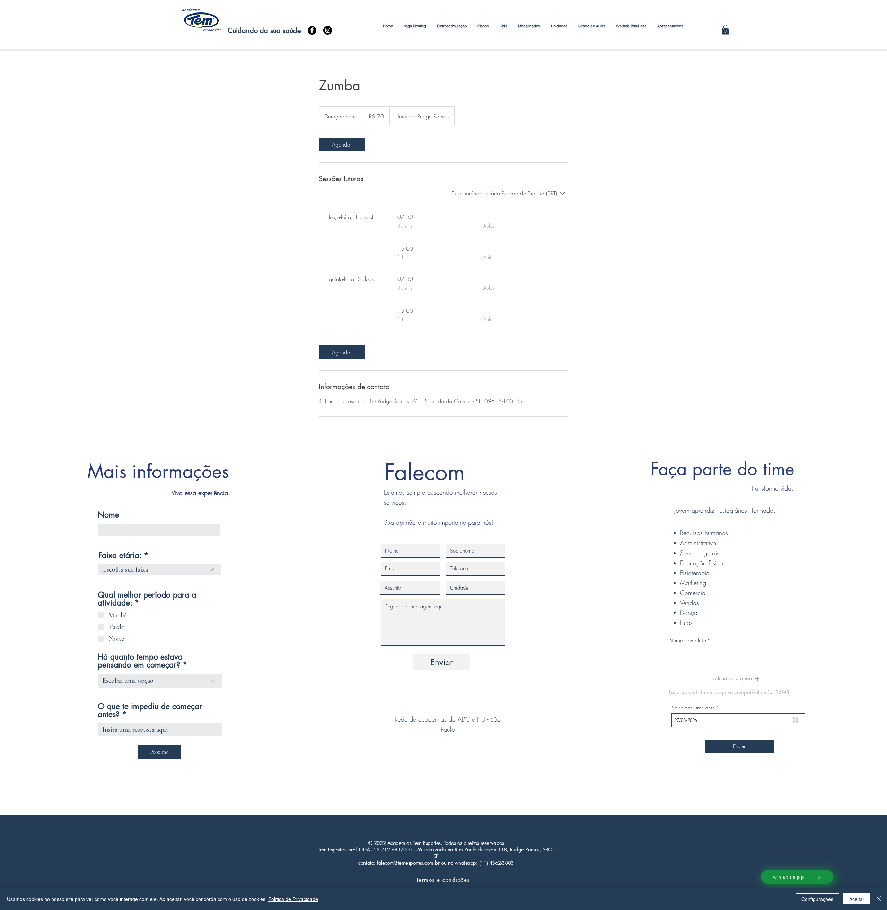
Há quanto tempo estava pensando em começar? (140, 661)
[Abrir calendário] (795, 720)
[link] (342, 144)
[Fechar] (879, 898)
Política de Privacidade (293, 898)
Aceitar (856, 898)
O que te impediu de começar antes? (150, 710)
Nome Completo (687, 640)
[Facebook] (312, 30)
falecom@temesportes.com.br (408, 862)
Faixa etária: (119, 555)
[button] (503, 26)
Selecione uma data (696, 707)
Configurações (817, 898)
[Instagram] (327, 30)
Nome (108, 515)
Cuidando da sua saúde (263, 30)
